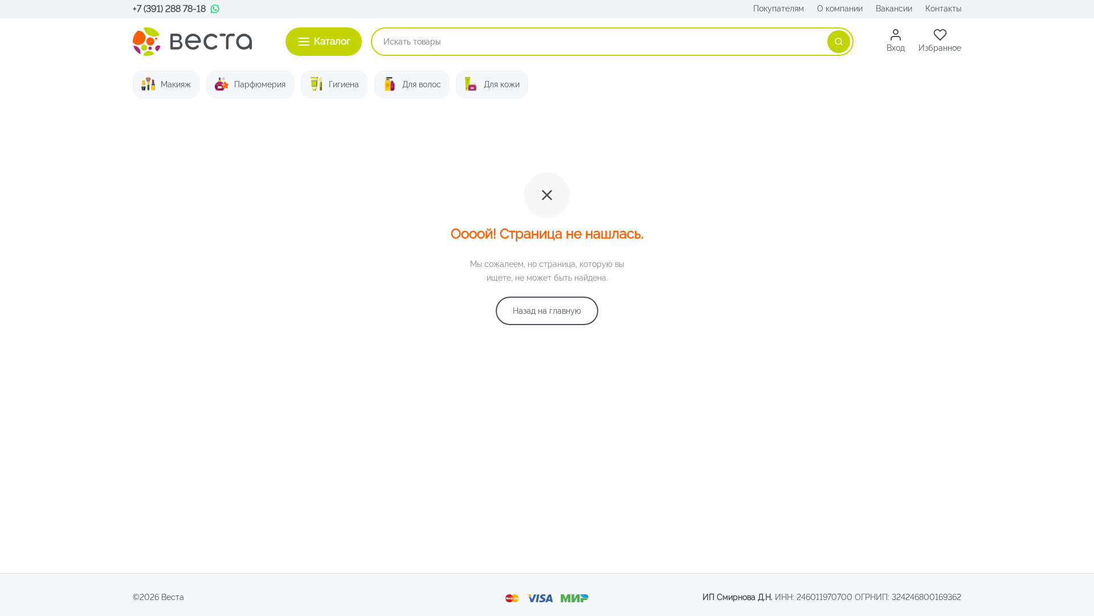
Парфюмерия (259, 84)
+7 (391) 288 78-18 (169, 8)
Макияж (176, 84)
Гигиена (344, 84)
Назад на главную (547, 310)
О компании (840, 8)
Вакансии (894, 8)
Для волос (421, 84)
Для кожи (502, 84)
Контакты (943, 8)
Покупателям (778, 8)
